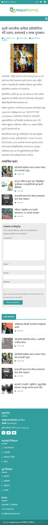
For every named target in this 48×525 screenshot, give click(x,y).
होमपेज (6, 476)
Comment (8, 238)
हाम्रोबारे (7, 481)
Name (6, 264)
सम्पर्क (6, 490)
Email (6, 273)
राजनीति (4, 40)
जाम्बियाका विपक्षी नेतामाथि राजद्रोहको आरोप (30, 325)
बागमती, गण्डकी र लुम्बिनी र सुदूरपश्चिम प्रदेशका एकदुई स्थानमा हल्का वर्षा (30, 386)
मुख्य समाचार (35, 38)
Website (6, 282)
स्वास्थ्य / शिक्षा (9, 457)
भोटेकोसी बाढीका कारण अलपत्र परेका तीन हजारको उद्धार (30, 169)
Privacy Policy (40, 522)
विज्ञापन (7, 485)
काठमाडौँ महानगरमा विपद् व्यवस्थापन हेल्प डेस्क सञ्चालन (30, 197)
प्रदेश (5, 461)
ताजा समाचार (9, 447)
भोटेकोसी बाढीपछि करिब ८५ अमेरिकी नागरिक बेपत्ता (30, 341)
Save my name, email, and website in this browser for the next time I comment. (23, 296)
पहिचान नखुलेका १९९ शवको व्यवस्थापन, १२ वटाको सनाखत (27, 211)
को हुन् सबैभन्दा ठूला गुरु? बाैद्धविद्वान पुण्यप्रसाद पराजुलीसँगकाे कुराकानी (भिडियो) (29, 184)
